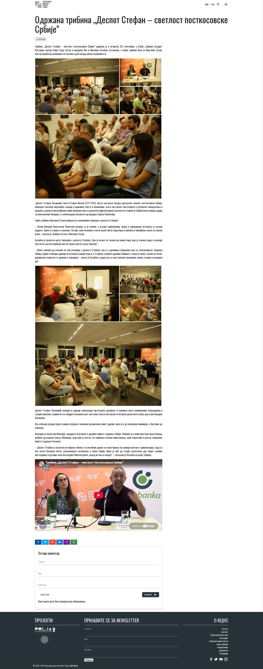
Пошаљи (150, 594)
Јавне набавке (222, 644)
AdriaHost (74, 665)
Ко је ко (225, 628)
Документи (223, 650)
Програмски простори (219, 634)
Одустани (44, 594)
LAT (213, 4)
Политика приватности (218, 641)
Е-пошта (88, 628)
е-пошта (41, 561)
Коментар (42, 584)
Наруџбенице (222, 647)
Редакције (224, 653)
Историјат (224, 638)
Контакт (224, 631)
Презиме (87, 649)
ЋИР (206, 4)
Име (40, 573)
